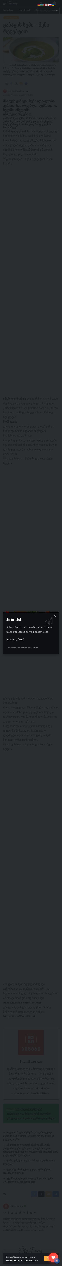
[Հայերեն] (39, 4)
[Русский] (50, 4)
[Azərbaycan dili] (41, 4)
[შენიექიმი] (53, 1257)
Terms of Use (31, 1260)
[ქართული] (47, 4)
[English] (44, 4)
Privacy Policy (13, 1260)
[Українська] (53, 4)
